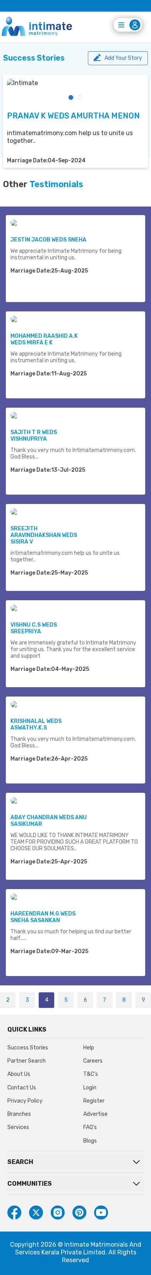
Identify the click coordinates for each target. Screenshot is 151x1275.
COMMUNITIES (29, 1183)
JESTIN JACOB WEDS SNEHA (48, 239)
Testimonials (56, 184)
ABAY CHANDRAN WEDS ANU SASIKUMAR (48, 820)
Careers (93, 1061)
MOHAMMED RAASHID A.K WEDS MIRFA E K (44, 339)
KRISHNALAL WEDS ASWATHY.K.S (36, 724)
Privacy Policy (25, 1101)
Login (89, 1087)
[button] (71, 97)
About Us (18, 1074)
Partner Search (26, 1061)
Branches (19, 1114)
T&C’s (90, 1074)
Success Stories (27, 1047)
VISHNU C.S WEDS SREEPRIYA (33, 628)
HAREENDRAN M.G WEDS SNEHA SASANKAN (43, 917)
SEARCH (20, 1162)
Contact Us (21, 1087)
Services (18, 1127)
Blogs (90, 1141)
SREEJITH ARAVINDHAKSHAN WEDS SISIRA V (43, 535)
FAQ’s (90, 1127)
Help (88, 1047)
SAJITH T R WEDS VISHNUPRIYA (33, 435)
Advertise (95, 1114)
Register (94, 1101)
